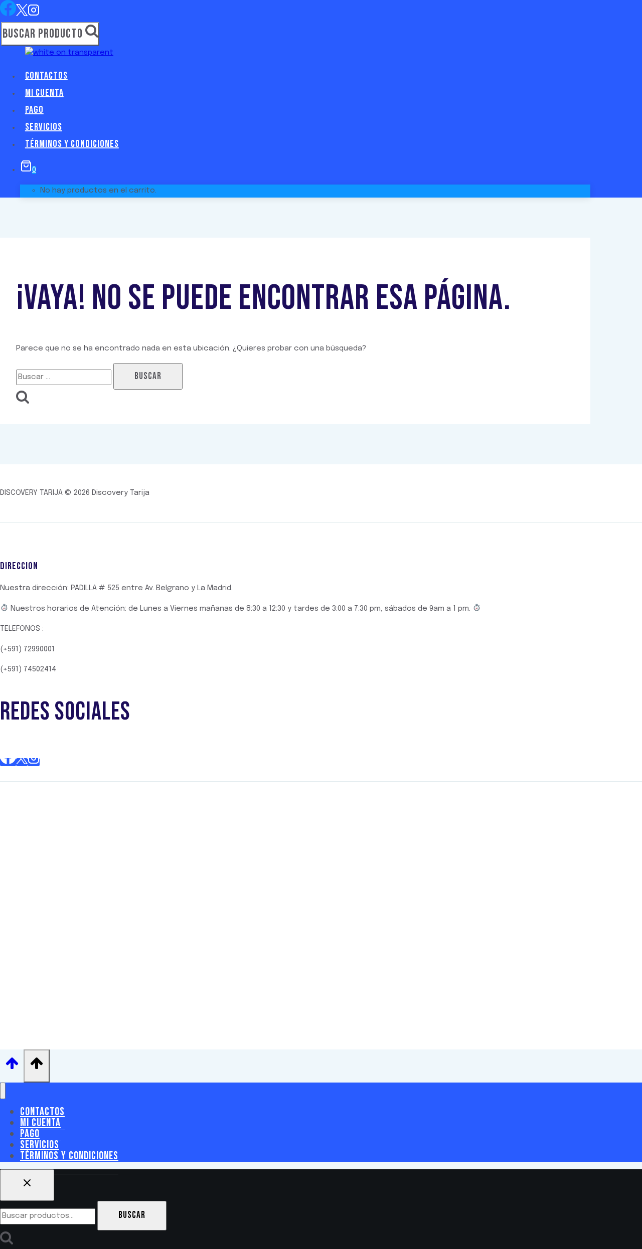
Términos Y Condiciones (72, 144)
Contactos (46, 76)
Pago (34, 110)
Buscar (131, 1215)
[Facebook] (8, 14)
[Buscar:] (64, 377)
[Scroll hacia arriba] (12, 1066)
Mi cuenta (44, 93)
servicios (43, 127)
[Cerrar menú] (3, 1091)
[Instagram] (34, 14)
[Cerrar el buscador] (27, 1185)
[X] (22, 14)
